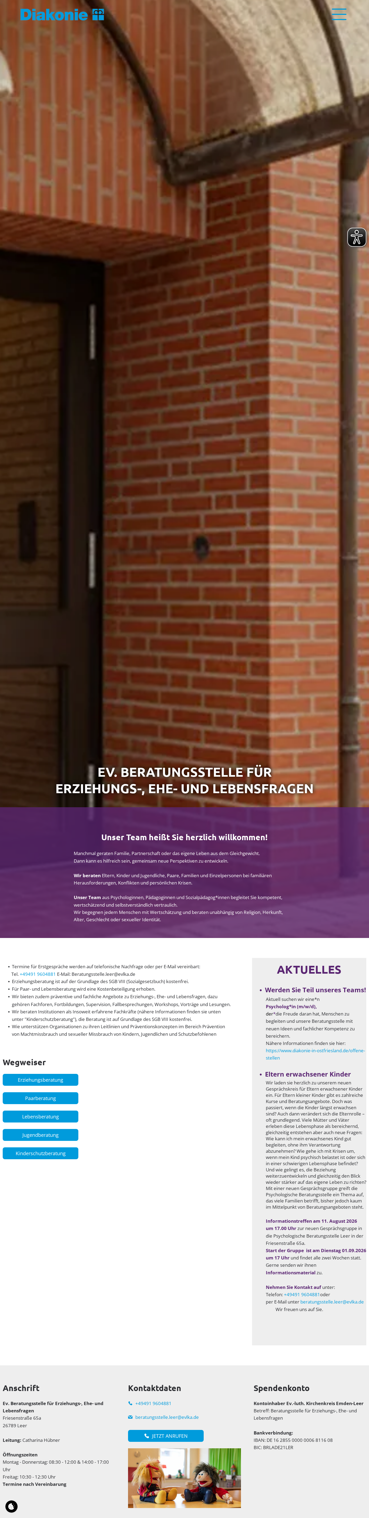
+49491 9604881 (38, 974)
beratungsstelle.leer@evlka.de (332, 1302)
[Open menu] (339, 14)
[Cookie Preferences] (11, 1506)
